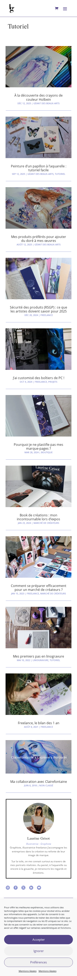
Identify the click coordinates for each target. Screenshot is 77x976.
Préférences (38, 962)
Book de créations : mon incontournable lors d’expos (38, 517)
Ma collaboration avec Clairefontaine (38, 781)
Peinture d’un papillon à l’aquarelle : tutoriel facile (38, 168)
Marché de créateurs (46, 522)
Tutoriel (60, 173)
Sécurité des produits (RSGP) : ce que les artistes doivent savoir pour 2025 (38, 309)
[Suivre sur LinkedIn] (31, 888)
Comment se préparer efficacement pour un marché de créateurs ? (38, 587)
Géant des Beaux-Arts (46, 103)
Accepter (38, 939)
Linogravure (40, 660)
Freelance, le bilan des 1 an (38, 723)
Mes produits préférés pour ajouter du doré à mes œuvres (38, 238)
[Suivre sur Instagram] (8, 888)
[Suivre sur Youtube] (39, 888)
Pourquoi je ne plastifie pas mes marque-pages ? (38, 446)
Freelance (46, 315)
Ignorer (38, 951)
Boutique (47, 452)
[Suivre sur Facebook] (16, 888)
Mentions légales (28, 970)
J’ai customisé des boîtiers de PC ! (38, 378)
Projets (52, 381)
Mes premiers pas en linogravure (38, 656)
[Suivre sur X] (23, 888)
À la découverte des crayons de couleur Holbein (38, 97)
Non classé (46, 785)
